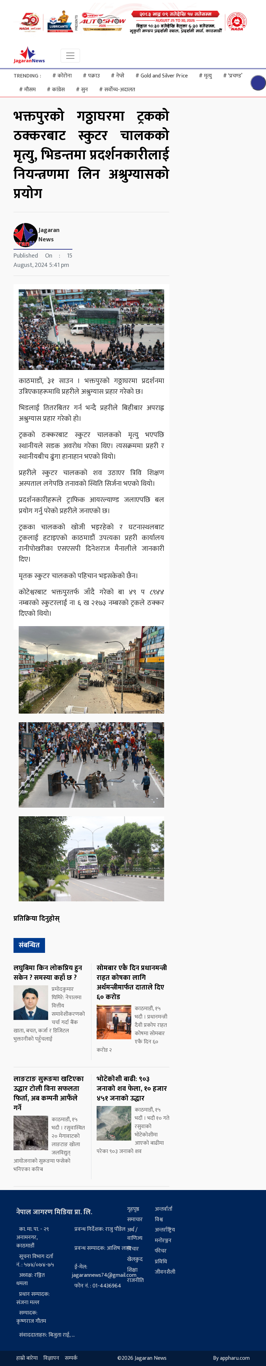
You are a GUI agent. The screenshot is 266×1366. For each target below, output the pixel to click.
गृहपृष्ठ (133, 1209)
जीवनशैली (165, 1272)
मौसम (27, 89)
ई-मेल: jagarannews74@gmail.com (104, 1271)
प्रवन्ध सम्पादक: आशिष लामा (102, 1248)
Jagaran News (49, 235)
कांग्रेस (56, 89)
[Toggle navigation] (70, 56)
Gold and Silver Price (161, 76)
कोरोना (62, 76)
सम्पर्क (71, 1358)
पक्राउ (91, 76)
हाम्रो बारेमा (27, 1358)
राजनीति (135, 1280)
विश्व (159, 1219)
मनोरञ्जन (163, 1240)
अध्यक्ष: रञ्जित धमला (30, 1279)
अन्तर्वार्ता (163, 1209)
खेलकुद (135, 1259)
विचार (133, 1249)
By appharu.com (231, 1358)
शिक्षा (132, 1270)
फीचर (161, 1251)
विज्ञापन (51, 1358)
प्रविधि (161, 1261)
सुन (82, 89)
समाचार (135, 1219)
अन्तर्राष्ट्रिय (165, 1230)
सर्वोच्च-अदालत (117, 89)
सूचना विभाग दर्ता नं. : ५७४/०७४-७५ (35, 1261)
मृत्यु (205, 76)
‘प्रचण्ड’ (232, 76)
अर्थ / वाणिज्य (134, 1234)
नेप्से (117, 76)
